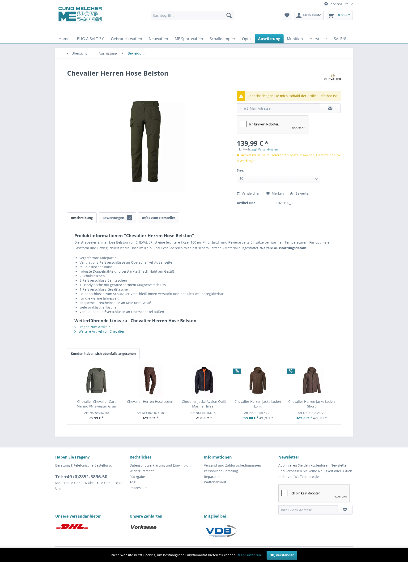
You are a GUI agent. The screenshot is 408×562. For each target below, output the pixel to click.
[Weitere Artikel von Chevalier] (332, 77)
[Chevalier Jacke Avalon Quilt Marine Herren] (204, 380)
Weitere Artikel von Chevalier (101, 331)
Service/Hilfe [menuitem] (338, 4)
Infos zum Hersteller (158, 217)
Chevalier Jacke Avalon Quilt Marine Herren (204, 403)
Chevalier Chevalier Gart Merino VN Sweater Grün (96, 403)
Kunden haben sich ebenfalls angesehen (103, 353)
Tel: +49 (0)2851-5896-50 (81, 477)
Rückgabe (137, 476)
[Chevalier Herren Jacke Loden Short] (311, 380)
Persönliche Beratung (221, 471)
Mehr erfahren (249, 555)
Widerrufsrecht (142, 471)
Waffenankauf (215, 482)
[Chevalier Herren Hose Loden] (150, 380)
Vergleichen (250, 193)
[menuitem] (192, 15)
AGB (133, 482)
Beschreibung (82, 217)
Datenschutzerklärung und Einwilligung (161, 465)
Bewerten (302, 193)
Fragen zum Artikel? (94, 327)
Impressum (139, 487)
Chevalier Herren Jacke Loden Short (311, 403)
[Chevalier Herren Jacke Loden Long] (257, 380)
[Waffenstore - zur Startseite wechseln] (80, 14)
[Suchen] (229, 15)
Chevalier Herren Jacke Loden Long (257, 403)
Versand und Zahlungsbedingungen (232, 465)
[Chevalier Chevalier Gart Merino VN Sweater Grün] (96, 380)
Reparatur (212, 476)
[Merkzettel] (287, 15)
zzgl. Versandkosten (264, 149)
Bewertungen (116, 217)
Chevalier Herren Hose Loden (150, 401)
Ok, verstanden (281, 555)
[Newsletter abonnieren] (345, 510)
